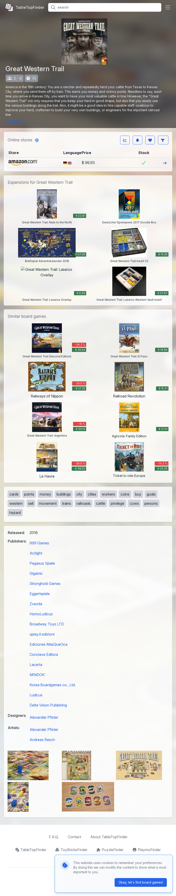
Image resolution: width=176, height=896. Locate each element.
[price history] (125, 140)
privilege (117, 503)
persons (151, 503)
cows (134, 503)
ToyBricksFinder (74, 849)
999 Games (39, 543)
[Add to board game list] (150, 140)
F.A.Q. (54, 837)
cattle (100, 503)
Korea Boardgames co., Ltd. (53, 685)
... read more (15, 121)
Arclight (36, 553)
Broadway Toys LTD (47, 624)
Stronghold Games (45, 583)
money (45, 494)
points (29, 494)
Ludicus (36, 695)
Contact (74, 837)
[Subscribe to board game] (137, 140)
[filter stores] (163, 140)
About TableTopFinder (108, 837)
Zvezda (36, 603)
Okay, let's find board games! (140, 882)
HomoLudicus (41, 614)
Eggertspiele (40, 593)
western (16, 503)
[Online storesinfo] (36, 140)
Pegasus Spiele (42, 563)
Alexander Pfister (44, 717)
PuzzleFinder (113, 849)
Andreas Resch (42, 739)
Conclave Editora (44, 654)
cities (92, 494)
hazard (15, 512)
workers (108, 494)
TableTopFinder (33, 849)
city (79, 494)
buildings (64, 494)
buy (138, 494)
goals (151, 494)
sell (30, 503)
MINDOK (37, 674)
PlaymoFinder (149, 849)
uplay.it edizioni (42, 634)
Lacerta (36, 664)
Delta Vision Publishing (48, 705)
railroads (84, 503)
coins (125, 494)
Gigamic (36, 573)
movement (48, 503)
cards (14, 494)
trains (66, 503)
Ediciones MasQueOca (48, 644)
